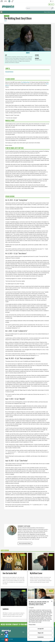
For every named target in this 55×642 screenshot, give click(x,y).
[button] (1, 12)
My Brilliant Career (36, 573)
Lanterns (6, 609)
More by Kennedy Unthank (25, 543)
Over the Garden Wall (10, 573)
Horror (5, 20)
